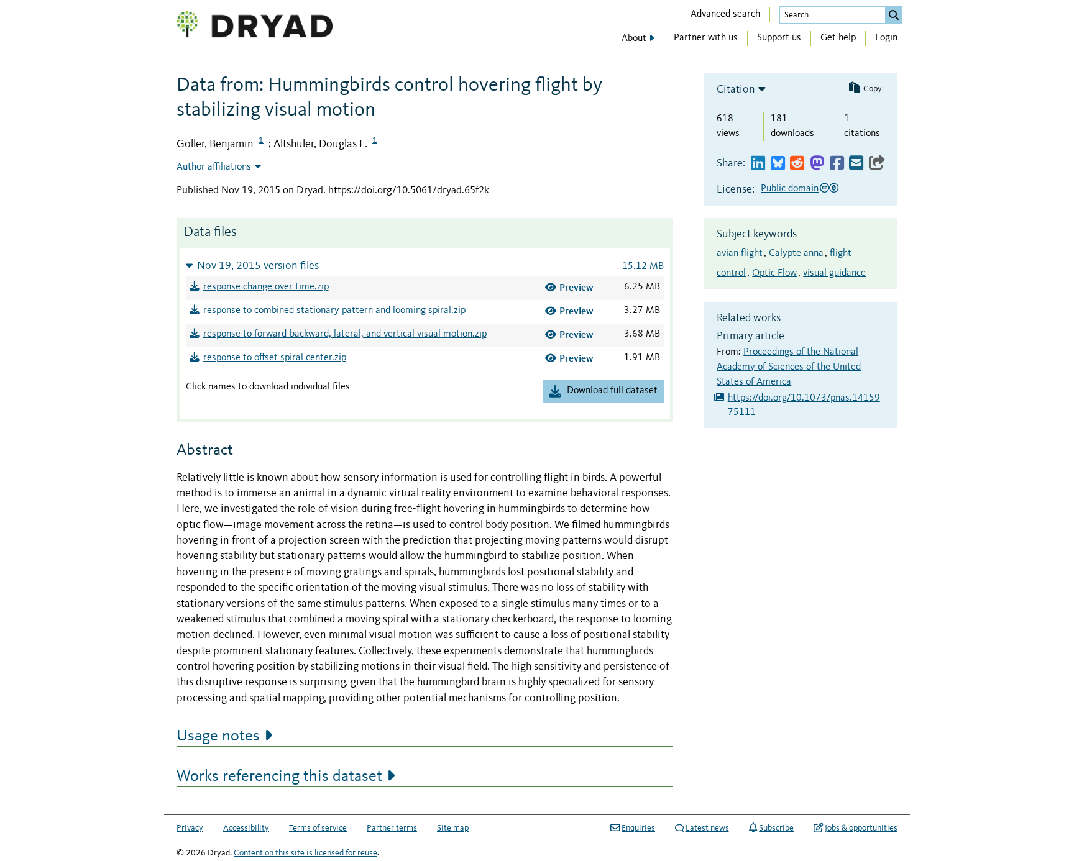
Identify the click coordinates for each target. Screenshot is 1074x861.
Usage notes (218, 736)
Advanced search (725, 14)
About (634, 38)
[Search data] (893, 15)
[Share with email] (856, 164)
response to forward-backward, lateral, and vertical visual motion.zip (345, 334)
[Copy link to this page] (877, 163)
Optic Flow (774, 273)
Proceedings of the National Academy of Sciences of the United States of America (789, 367)
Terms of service (318, 828)
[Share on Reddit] (797, 164)
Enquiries (638, 828)
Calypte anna (796, 253)
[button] (425, 265)
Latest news (707, 828)
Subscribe (776, 828)
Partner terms (392, 828)
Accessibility (246, 828)
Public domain (790, 189)
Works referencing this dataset (279, 776)
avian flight (740, 253)
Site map (453, 828)
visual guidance (834, 273)
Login (886, 38)
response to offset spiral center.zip (274, 358)
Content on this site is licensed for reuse (305, 853)
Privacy (190, 828)
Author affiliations (214, 167)
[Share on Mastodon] (817, 164)
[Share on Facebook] (837, 164)
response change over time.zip (266, 287)
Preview (576, 287)
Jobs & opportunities (861, 828)
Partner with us (706, 38)
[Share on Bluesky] (778, 164)
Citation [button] (736, 89)
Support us (779, 38)
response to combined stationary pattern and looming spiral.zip (334, 311)
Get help (838, 38)
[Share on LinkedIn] (758, 164)
